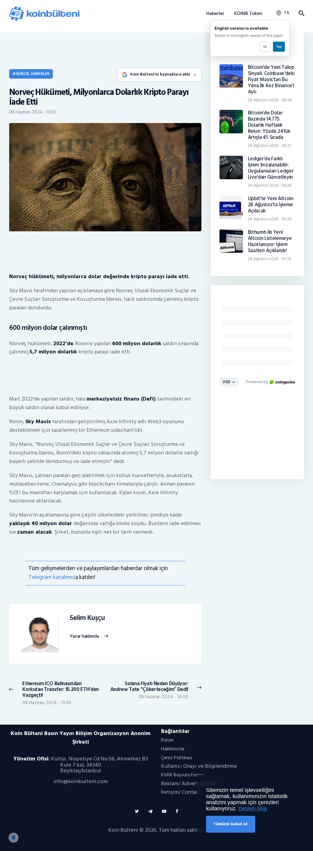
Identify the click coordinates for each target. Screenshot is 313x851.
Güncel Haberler (33, 73)
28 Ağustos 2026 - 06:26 (269, 185)
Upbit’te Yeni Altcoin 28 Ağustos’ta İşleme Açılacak (270, 205)
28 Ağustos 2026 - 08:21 (269, 145)
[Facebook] (177, 811)
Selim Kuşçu (87, 618)
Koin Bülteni (123, 830)
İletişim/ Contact (181, 792)
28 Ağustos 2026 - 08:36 (270, 99)
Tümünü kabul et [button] (230, 823)
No (265, 46)
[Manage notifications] (13, 837)
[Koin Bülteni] (44, 9)
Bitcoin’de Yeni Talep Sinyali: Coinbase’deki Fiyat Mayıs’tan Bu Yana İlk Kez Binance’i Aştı (271, 79)
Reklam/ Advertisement (189, 783)
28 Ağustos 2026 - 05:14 (269, 258)
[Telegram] (150, 811)
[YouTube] (164, 811)
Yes (279, 46)
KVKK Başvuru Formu (182, 775)
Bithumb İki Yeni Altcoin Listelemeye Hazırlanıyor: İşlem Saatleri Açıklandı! (270, 241)
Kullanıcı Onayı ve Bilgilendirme (199, 766)
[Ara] (301, 13)
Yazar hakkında (84, 636)
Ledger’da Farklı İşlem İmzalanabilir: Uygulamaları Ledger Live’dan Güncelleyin (271, 168)
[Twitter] (137, 811)
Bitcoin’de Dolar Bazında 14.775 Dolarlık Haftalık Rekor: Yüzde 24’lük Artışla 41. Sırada (269, 125)
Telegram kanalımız (51, 577)
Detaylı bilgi (252, 808)
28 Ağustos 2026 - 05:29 (270, 218)
